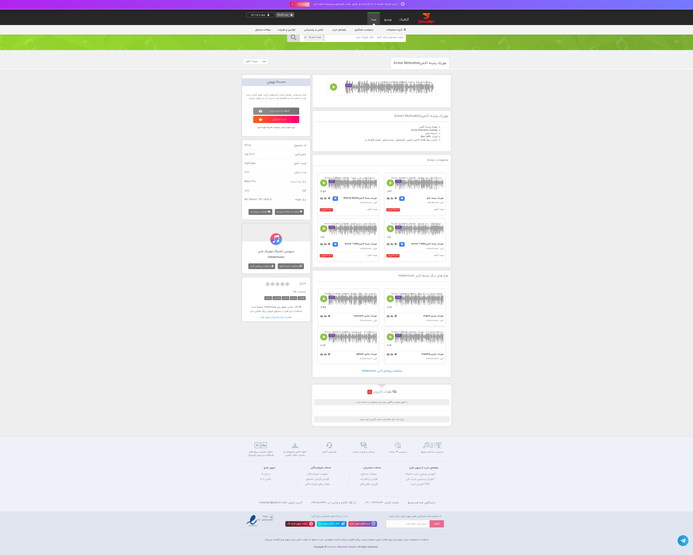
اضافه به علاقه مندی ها (288, 211)
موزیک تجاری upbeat (366, 354)
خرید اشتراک (302, 4)
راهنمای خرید (339, 30)
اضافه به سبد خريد (279, 111)
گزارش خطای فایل (368, 484)
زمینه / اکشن (439, 209)
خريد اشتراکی (280, 119)
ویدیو (387, 19)
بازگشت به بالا (255, 430)
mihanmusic (276, 257)
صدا (373, 19)
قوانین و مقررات (286, 30)
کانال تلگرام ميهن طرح (329, 523)
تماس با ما (265, 479)
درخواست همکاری (364, 30)
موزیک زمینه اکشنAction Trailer (427, 243)
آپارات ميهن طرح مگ (297, 523)
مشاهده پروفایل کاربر (260, 266)
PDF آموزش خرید (420, 484)
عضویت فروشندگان (317, 474)
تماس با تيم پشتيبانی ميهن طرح (276, 317)
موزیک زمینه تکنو (435, 198)
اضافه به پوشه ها (259, 211)
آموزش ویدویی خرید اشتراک (420, 474)
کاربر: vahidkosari (436, 202)
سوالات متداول (263, 30)
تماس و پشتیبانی (313, 30)
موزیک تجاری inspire (433, 316)
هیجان (277, 298)
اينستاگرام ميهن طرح (360, 523)
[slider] (277, 284)
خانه (264, 61)
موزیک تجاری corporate (365, 316)
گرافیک (404, 19)
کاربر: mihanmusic (368, 202)
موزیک (301, 298)
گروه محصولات (394, 30)
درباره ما (265, 474)
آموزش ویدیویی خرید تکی (420, 479)
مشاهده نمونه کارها (289, 266)
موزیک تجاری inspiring (433, 354)
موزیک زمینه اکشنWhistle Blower (360, 198)
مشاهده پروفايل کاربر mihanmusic (382, 371)
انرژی (268, 298)
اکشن (247, 61)
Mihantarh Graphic (347, 547)
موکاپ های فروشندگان (317, 484)
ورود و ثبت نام (258, 14)
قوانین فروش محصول (317, 479)
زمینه (255, 61)
